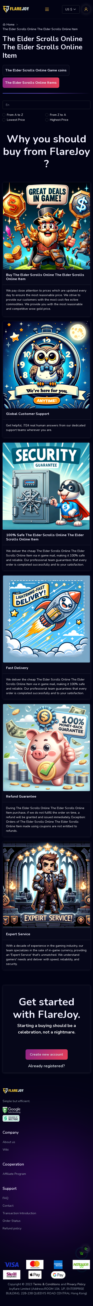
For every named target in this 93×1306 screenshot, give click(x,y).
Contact (8, 1206)
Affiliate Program (14, 1174)
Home (10, 25)
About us (9, 1142)
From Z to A (58, 115)
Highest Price (59, 120)
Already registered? (46, 1066)
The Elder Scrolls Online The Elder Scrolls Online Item (40, 29)
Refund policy (12, 1228)
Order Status (12, 1221)
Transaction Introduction (19, 1213)
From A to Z (15, 115)
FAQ (5, 1198)
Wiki (6, 1150)
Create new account (46, 1054)
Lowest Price (16, 120)
